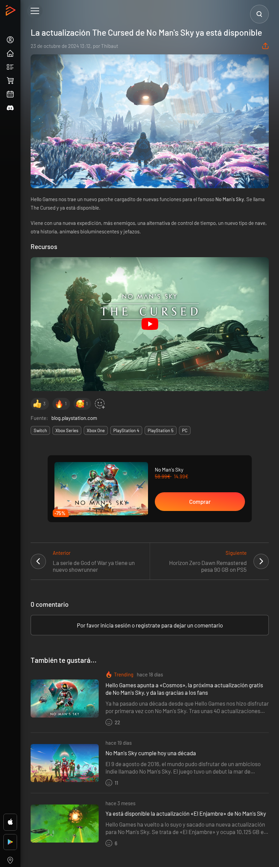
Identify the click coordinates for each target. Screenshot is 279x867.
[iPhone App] (10, 822)
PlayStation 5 (161, 430)
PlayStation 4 (126, 430)
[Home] (11, 12)
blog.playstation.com (74, 418)
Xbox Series (66, 430)
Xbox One (96, 430)
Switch (40, 430)
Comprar (200, 501)
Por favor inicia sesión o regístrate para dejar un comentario (150, 625)
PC (184, 430)
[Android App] (10, 842)
